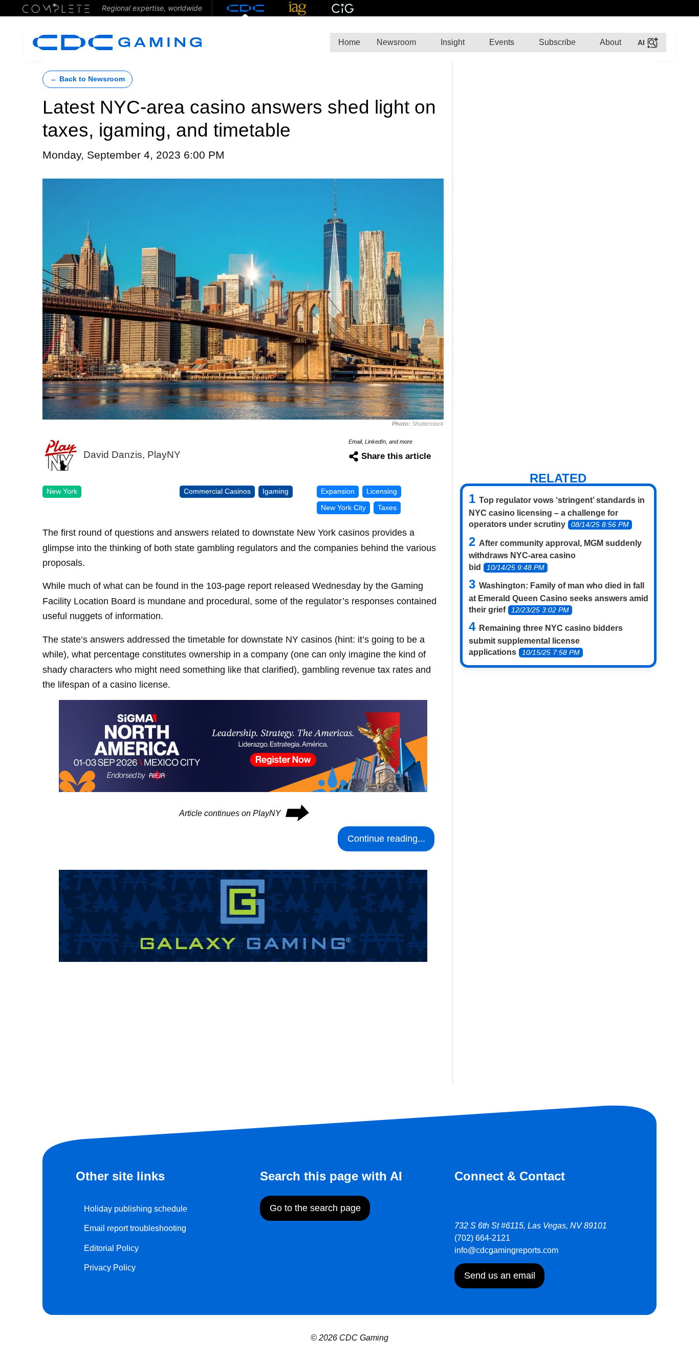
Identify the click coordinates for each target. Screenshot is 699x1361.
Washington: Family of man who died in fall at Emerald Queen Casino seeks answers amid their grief (558, 597)
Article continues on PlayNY (243, 813)
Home (349, 42)
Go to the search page (315, 1208)
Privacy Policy (110, 1267)
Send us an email (499, 1275)
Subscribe (556, 42)
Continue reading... (386, 838)
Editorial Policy (111, 1248)
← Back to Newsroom (87, 79)
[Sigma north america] (243, 745)
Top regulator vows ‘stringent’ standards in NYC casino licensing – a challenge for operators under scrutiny (557, 512)
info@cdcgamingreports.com (506, 1250)
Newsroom (396, 42)
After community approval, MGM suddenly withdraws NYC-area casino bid (555, 555)
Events (500, 42)
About (609, 42)
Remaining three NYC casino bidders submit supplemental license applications (546, 640)
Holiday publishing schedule (135, 1208)
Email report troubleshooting (135, 1228)
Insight (452, 42)
